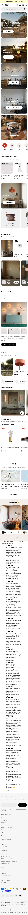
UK (21, 913)
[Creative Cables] (7, 248)
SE (17, 913)
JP (5, 913)
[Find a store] (17, 5)
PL (10, 913)
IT (3, 913)
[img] (14, 545)
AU (1, 912)
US (24, 913)
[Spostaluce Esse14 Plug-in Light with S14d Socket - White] (4, 331)
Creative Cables (8, 901)
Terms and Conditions (21, 809)
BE (5, 912)
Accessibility (15, 910)
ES (17, 912)
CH (8, 912)
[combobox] (14, 9)
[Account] (20, 5)
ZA (26, 913)
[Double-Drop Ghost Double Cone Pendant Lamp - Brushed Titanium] (7, 168)
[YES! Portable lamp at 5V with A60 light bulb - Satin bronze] (10, 436)
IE (1, 913)
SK (15, 913)
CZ (10, 912)
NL (8, 913)
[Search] (25, 9)
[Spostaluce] (14, 314)
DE (12, 912)
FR (19, 912)
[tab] (5, 295)
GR (22, 912)
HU (26, 912)
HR (24, 912)
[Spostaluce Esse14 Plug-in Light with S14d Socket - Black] (11, 331)
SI (19, 913)
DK (15, 912)
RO (12, 913)
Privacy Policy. (8, 810)
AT (3, 912)
